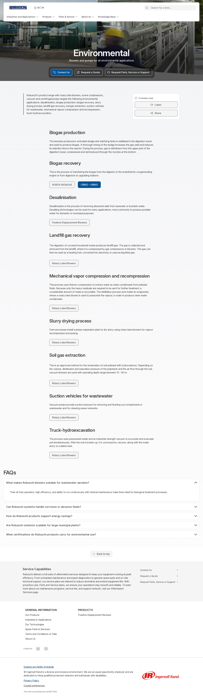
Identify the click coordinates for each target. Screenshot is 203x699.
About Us (30, 638)
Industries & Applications (38, 619)
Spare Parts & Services (37, 629)
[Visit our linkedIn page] (38, 649)
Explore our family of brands (39, 666)
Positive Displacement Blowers (94, 614)
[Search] (147, 7)
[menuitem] (23, 16)
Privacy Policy (31, 680)
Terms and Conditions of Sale (41, 633)
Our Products (32, 614)
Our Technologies (34, 624)
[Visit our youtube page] (46, 649)
